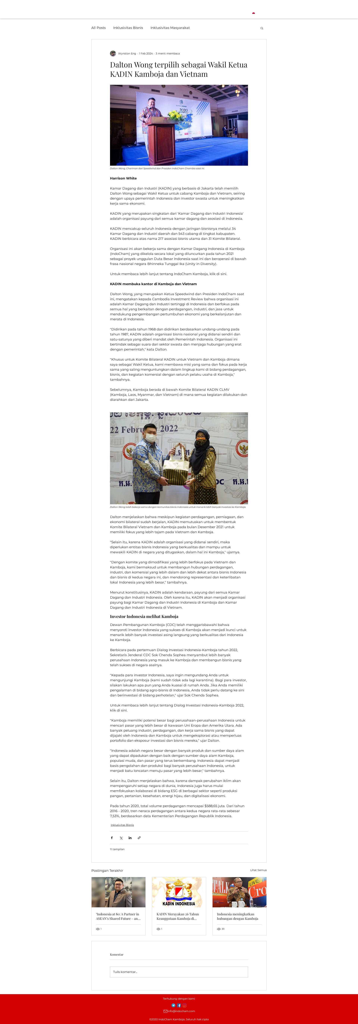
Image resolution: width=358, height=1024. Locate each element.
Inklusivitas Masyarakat (170, 28)
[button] (262, 27)
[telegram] (173, 1005)
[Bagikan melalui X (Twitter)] (121, 838)
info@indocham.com (181, 1011)
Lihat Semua (258, 870)
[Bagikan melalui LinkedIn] (130, 838)
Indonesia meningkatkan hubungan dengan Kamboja (237, 916)
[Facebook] (179, 1005)
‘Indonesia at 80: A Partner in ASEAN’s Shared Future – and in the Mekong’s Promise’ (118, 916)
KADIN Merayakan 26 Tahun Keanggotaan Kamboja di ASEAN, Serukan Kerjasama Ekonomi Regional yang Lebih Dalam (179, 916)
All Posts (98, 28)
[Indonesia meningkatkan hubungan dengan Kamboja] (239, 892)
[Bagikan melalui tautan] (139, 838)
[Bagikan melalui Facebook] (112, 838)
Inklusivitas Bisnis (128, 28)
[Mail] (165, 1011)
